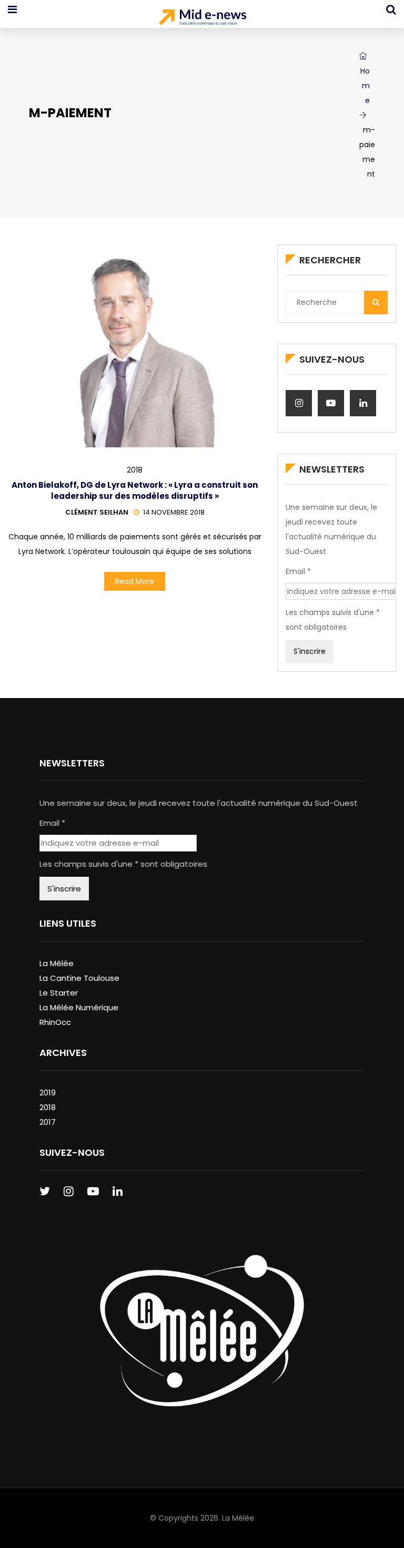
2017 (47, 1121)
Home (365, 86)
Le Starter (58, 992)
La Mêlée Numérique (78, 1007)
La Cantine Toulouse (79, 977)
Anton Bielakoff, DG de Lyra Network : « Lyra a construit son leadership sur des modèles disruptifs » (135, 490)
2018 (135, 470)
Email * (298, 571)
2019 (47, 1092)
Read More (134, 581)
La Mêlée (56, 963)
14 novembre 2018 (174, 512)
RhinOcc (55, 1022)
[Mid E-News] (202, 18)
